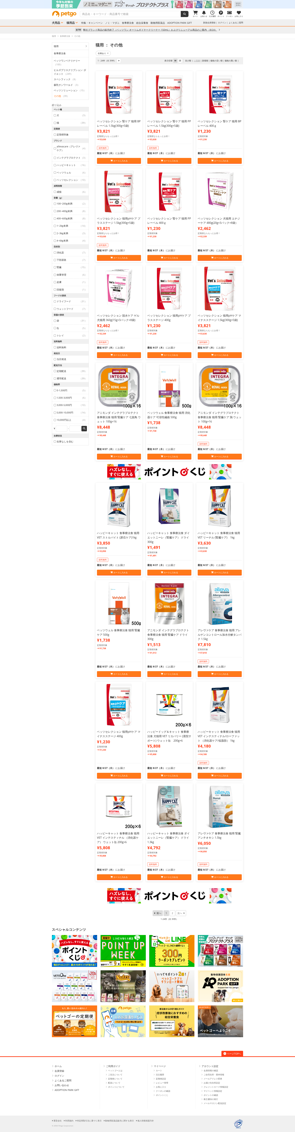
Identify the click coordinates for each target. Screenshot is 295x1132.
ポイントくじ (162, 1095)
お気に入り (161, 1086)
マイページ (160, 1066)
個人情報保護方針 (145, 1120)
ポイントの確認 (211, 1095)
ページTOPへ (234, 1053)
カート (159, 1070)
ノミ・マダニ (112, 23)
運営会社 (57, 1120)
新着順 (205, 60)
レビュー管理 (162, 1082)
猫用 (56, 46)
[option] (147, 4)
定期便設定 (161, 1078)
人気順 (197, 60)
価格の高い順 (231, 60)
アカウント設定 (210, 1066)
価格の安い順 (216, 60)
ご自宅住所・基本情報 (214, 1074)
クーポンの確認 (163, 1091)
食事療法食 (128, 23)
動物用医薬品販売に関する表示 (119, 1120)
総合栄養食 (142, 23)
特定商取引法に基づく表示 (89, 1120)
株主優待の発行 (211, 1099)
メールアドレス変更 (213, 1078)
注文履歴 (160, 1074)
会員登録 (59, 1070)
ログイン (222, 22)
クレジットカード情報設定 (216, 1086)
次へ (179, 913)
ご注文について (115, 1074)
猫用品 (71, 23)
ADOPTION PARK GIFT (179, 23)
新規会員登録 (209, 22)
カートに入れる (120, 160)
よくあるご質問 (236, 22)
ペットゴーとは (115, 1070)
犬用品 (56, 23)
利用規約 (69, 1120)
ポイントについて (116, 1086)
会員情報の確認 (211, 1070)
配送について (114, 1082)
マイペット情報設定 (213, 1091)
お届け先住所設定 (212, 1082)
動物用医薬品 (158, 23)
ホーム (58, 1066)
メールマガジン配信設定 (215, 1103)
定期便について (115, 1078)
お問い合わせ (62, 1085)
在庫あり (102, 53)
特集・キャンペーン (92, 23)
